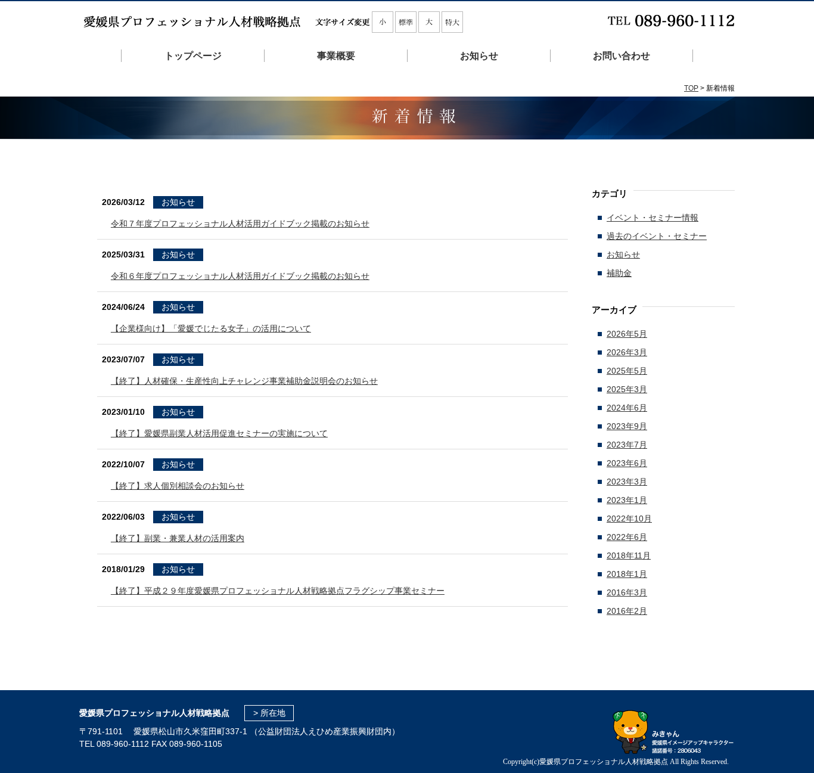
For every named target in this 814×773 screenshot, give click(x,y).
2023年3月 (627, 481)
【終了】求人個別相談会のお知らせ (177, 486)
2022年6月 (627, 537)
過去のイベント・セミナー (657, 236)
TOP (691, 88)
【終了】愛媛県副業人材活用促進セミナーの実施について (219, 433)
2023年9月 (627, 426)
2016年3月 (627, 592)
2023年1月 (627, 500)
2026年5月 (627, 334)
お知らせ (178, 202)
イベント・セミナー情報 (652, 217)
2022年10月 (629, 518)
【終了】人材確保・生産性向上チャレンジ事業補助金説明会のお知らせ (244, 381)
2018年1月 (627, 574)
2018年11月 (629, 555)
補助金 (619, 273)
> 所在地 (269, 713)
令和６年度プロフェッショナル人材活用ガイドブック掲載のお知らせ (240, 276)
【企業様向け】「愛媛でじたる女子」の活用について (211, 328)
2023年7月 (627, 444)
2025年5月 (627, 370)
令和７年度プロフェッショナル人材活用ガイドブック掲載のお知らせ (240, 223)
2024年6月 (627, 407)
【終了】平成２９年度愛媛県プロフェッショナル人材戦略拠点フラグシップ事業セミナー (278, 590)
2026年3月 (627, 352)
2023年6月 (627, 463)
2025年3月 (627, 389)
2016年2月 (627, 611)
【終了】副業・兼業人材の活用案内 (177, 538)
